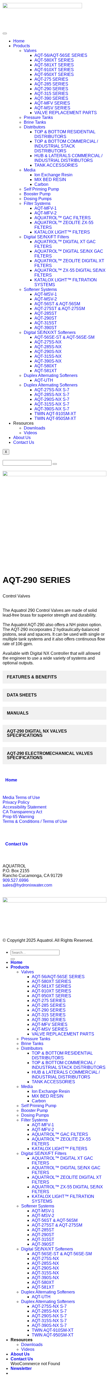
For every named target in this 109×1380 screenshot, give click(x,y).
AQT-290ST (45, 318)
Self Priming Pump (41, 189)
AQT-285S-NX (48, 347)
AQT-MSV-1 (45, 294)
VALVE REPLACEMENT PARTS (65, 112)
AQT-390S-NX (48, 361)
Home (19, 41)
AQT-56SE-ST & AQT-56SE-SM (64, 337)
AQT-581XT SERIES (54, 65)
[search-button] (55, 464)
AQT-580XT (45, 366)
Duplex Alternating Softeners (51, 375)
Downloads (34, 428)
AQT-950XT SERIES (54, 74)
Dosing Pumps (38, 198)
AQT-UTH (43, 380)
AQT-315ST (45, 323)
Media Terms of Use (21, 797)
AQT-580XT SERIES (54, 60)
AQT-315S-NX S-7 (51, 404)
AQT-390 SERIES (51, 98)
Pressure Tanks (38, 117)
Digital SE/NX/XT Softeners (50, 332)
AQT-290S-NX (48, 351)
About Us (22, 437)
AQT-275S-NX (48, 342)
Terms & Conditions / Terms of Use (35, 821)
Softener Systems (40, 289)
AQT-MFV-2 (45, 213)
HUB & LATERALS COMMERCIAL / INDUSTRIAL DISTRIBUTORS (68, 158)
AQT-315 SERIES (51, 93)
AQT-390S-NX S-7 (51, 409)
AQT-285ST (45, 313)
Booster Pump (37, 194)
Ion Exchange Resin (53, 175)
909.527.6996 (16, 880)
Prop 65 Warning (18, 816)
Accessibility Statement (24, 807)
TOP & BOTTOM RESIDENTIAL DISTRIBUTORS (64, 134)
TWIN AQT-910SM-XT (55, 413)
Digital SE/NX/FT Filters (46, 237)
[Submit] (13, 959)
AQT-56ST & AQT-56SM (57, 304)
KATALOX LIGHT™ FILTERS (62, 232)
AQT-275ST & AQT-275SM (59, 308)
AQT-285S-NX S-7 (51, 394)
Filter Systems (37, 203)
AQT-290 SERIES (51, 89)
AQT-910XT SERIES (54, 69)
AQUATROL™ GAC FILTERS (62, 218)
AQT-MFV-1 (45, 208)
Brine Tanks (35, 122)
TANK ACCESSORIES (56, 165)
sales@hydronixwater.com (27, 885)
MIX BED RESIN (50, 179)
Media (29, 170)
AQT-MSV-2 (45, 299)
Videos (30, 433)
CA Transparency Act (22, 812)
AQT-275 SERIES (51, 79)
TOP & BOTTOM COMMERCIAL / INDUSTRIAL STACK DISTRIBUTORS (66, 146)
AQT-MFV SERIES (52, 103)
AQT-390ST (45, 327)
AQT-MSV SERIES (52, 108)
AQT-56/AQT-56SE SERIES (60, 55)
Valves (30, 50)
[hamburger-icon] (5, 33)
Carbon (41, 184)
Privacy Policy (16, 802)
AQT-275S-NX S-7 (51, 390)
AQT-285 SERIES (51, 84)
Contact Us (23, 442)
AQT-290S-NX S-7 (51, 399)
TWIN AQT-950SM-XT (55, 418)
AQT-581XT (45, 370)
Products (21, 46)
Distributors (34, 127)
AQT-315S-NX (48, 356)
